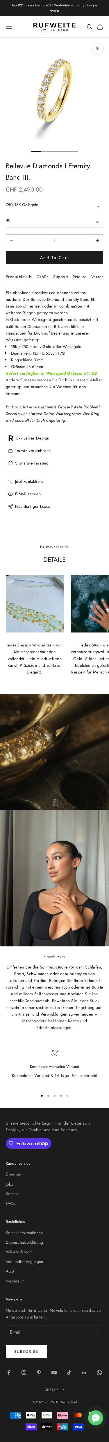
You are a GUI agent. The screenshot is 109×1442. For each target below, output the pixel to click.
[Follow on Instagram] (24, 1372)
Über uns (14, 1174)
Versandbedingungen (24, 1261)
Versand (98, 277)
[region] (54, 1068)
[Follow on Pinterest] (39, 1372)
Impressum (15, 1281)
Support (60, 277)
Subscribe (26, 1351)
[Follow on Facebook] (9, 1372)
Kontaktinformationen (24, 1233)
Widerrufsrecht (19, 1252)
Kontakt (12, 1194)
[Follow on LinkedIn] (84, 1372)
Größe (43, 277)
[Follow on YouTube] (54, 1372)
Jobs (9, 1184)
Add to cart (54, 257)
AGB (10, 1271)
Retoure (80, 277)
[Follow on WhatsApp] (99, 1372)
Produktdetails (19, 277)
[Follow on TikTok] (69, 1372)
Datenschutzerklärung (24, 1242)
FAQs (10, 1203)
